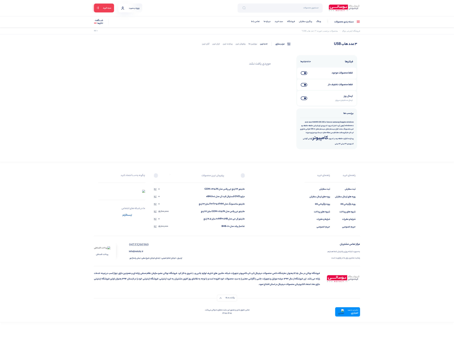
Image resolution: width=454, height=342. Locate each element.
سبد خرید (279, 21)
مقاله (328, 132)
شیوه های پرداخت (347, 212)
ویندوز (314, 132)
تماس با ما (255, 21)
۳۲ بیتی (344, 143)
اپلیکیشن (316, 125)
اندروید (330, 125)
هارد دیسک (321, 132)
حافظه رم (304, 125)
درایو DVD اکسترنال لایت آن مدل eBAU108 (225, 196)
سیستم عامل (330, 129)
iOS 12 (324, 122)
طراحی (307, 129)
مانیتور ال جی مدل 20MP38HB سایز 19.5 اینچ (224, 219)
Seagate (343, 122)
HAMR (315, 122)
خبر (352, 129)
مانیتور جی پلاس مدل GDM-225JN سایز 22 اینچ (223, 211)
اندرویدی (324, 125)
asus (310, 122)
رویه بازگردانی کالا (348, 204)
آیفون (342, 125)
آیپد (338, 125)
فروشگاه (291, 21)
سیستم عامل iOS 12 (318, 129)
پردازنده (351, 138)
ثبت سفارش (350, 189)
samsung (336, 122)
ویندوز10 (309, 132)
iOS (319, 122)
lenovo (329, 122)
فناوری (302, 129)
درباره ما (267, 21)
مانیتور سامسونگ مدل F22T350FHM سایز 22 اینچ (222, 204)
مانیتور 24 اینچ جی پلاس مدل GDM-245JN (224, 189)
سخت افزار (339, 129)
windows (350, 122)
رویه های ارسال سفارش (345, 197)
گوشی (310, 138)
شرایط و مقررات (349, 219)
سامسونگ (347, 129)
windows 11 (349, 125)
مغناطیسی (335, 132)
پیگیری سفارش (305, 21)
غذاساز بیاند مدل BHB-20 (233, 226)
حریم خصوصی (349, 227)
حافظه (310, 125)
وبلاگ (318, 21)
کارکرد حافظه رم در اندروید (338, 138)
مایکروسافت (343, 132)
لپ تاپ (351, 132)
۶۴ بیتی (337, 143)
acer (306, 122)
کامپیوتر (320, 138)
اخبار (335, 125)
